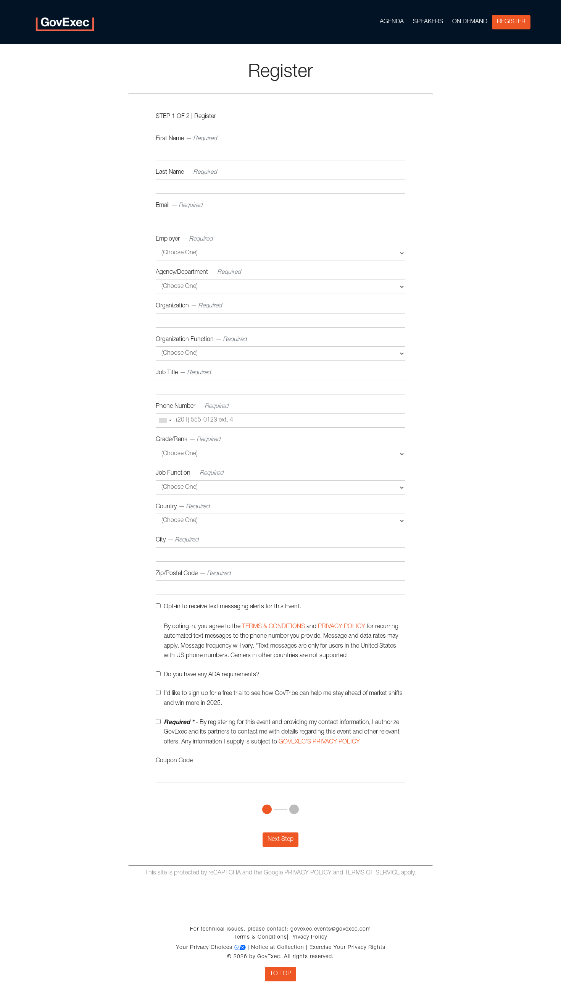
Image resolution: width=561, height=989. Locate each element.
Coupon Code (174, 761)
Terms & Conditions (260, 937)
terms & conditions (273, 627)
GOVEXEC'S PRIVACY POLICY (319, 742)
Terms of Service (372, 873)
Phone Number (192, 407)
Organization (189, 306)
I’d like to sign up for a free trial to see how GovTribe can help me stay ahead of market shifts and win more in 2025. (283, 699)
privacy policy (341, 627)
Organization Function (201, 340)
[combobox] (165, 420)
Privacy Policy (308, 873)
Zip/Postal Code (193, 574)
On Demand (469, 22)
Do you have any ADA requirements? (212, 675)
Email (179, 206)
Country (183, 507)
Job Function (189, 473)
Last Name (186, 173)
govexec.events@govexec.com (330, 929)
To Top (280, 974)
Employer (184, 239)
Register (511, 22)
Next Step (280, 840)
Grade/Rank (188, 440)
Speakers (428, 22)
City (177, 540)
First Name (186, 139)
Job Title (183, 373)
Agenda (392, 22)
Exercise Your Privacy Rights (347, 947)
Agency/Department (198, 273)
